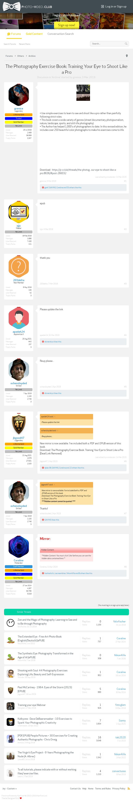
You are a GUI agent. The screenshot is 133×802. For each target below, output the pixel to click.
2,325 (29, 464)
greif (46, 187)
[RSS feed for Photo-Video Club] (128, 789)
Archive (56, 77)
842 (30, 342)
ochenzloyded (45, 387)
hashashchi (49, 573)
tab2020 (120, 737)
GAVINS (52, 187)
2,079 (29, 458)
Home (90, 788)
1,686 (29, 239)
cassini (20, 776)
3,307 (29, 138)
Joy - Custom (8, 788)
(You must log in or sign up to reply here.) (113, 605)
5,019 (29, 594)
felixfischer (22, 627)
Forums (16, 34)
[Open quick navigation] (127, 56)
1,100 (29, 396)
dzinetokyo (49, 342)
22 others (73, 468)
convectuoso (119, 771)
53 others (71, 187)
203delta (44, 284)
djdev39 (48, 468)
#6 (125, 461)
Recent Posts (24, 44)
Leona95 (21, 759)
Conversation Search (61, 34)
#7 (125, 513)
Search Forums (10, 44)
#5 (125, 387)
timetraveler (22, 726)
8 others (82, 573)
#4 (125, 335)
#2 (125, 229)
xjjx (41, 229)
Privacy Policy (118, 788)
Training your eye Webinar (32, 705)
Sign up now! (66, 25)
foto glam (21, 708)
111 (30, 244)
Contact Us (75, 788)
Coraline (59, 187)
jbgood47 (44, 461)
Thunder (21, 677)
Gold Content (34, 34)
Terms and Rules (103, 788)
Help (84, 788)
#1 (125, 181)
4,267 (29, 588)
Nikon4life (70, 573)
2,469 (29, 133)
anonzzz (21, 743)
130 (30, 290)
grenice (77, 77)
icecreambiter (60, 573)
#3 (125, 284)
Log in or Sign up (116, 6)
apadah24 (44, 335)
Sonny (122, 720)
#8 (125, 567)
